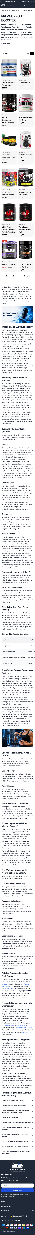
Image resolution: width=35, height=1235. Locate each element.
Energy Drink (26, 1032)
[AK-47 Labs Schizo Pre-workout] (26, 177)
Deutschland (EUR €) (20, 1216)
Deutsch (4, 1216)
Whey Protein (9, 1025)
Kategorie (14, 10)
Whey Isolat (21, 1025)
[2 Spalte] (32, 53)
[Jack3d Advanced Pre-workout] (9, 67)
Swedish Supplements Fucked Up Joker (8, 120)
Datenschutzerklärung (8, 1196)
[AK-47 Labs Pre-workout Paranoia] (9, 177)
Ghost (31, 986)
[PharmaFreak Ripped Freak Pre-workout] (9, 140)
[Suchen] (24, 5)
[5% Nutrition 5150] (26, 67)
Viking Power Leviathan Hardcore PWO (25, 229)
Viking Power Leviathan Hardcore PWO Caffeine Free (9, 229)
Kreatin (29, 1014)
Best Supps (11, 1231)
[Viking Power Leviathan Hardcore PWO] (26, 212)
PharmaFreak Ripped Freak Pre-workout (8, 157)
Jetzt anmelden (17, 1190)
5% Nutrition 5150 (25, 83)
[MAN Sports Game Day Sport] (26, 102)
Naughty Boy (9, 988)
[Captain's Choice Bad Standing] (26, 249)
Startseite (5, 10)
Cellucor (4, 984)
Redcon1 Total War (8, 264)
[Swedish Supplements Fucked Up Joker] (9, 102)
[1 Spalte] (28, 53)
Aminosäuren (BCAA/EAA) (23, 1027)
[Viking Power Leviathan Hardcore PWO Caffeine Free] (9, 212)
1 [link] (6, 276)
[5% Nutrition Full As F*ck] (26, 140)
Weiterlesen (6, 43)
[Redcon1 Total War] (9, 249)
